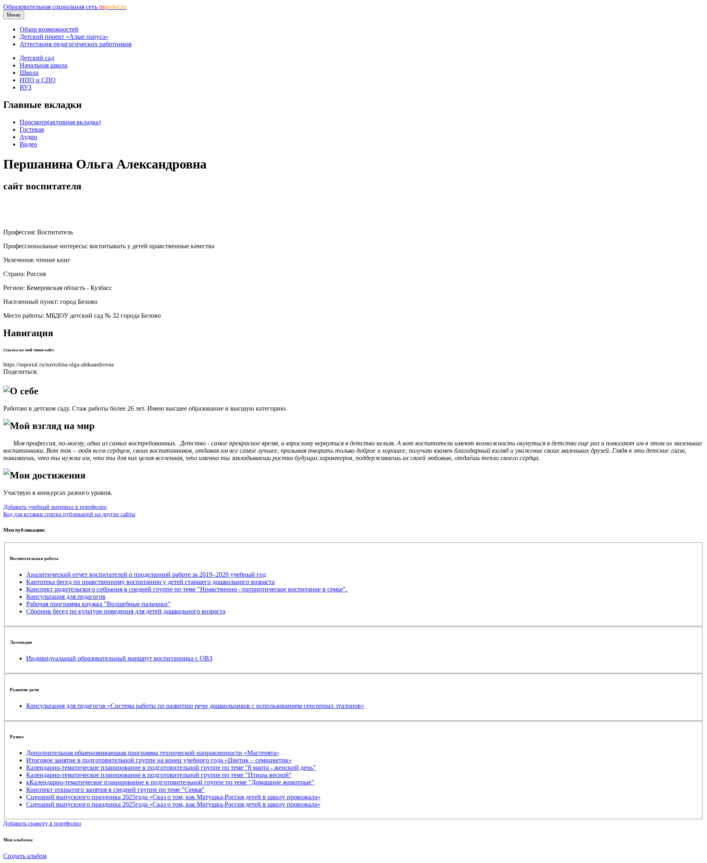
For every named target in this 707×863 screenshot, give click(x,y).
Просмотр (60, 122)
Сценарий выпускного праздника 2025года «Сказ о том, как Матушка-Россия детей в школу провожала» (173, 796)
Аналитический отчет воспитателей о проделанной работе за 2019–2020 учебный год (146, 574)
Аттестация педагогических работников (76, 43)
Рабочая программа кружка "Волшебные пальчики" (98, 603)
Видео (28, 144)
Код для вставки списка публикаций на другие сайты (69, 514)
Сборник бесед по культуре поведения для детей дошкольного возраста (125, 611)
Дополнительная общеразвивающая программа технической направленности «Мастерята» (152, 752)
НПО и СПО (38, 79)
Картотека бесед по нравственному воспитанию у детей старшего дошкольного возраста (150, 581)
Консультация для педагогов (66, 596)
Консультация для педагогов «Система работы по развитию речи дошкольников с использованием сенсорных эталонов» (195, 705)
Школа (29, 72)
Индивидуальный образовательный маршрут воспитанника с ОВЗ (119, 658)
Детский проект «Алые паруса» (64, 36)
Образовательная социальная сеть (64, 6)
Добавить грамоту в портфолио (42, 823)
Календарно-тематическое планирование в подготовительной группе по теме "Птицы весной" (159, 774)
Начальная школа (44, 65)
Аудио (28, 136)
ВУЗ (26, 87)
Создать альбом (25, 855)
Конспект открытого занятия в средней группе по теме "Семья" (115, 789)
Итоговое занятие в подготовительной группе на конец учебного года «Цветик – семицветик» (159, 760)
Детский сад (37, 57)
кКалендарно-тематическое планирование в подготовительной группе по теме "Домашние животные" (170, 782)
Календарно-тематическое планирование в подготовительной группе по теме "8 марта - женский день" (171, 767)
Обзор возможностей (49, 29)
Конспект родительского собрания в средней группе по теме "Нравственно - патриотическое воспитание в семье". (186, 589)
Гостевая (32, 129)
